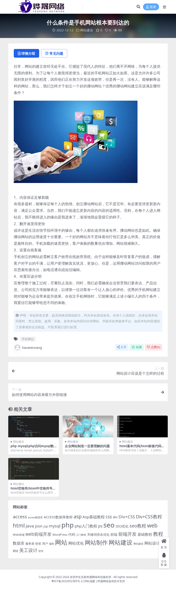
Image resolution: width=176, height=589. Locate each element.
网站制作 (96, 542)
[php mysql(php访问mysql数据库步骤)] (33, 426)
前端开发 (127, 534)
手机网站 (28, 339)
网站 (61, 542)
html (19, 525)
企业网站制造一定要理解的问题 (87, 446)
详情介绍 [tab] (28, 53)
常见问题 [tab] (56, 53)
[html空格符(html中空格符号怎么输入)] (33, 469)
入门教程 (81, 534)
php (67, 524)
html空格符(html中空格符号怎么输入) (33, 490)
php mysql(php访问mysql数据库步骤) (32, 448)
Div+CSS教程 (149, 517)
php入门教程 (86, 526)
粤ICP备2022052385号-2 (66, 581)
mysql (54, 526)
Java (30, 526)
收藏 (139, 347)
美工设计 (28, 550)
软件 (41, 551)
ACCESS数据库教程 (58, 517)
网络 (15, 551)
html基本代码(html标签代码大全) (142, 448)
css (109, 517)
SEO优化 (122, 526)
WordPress (59, 535)
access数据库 (35, 517)
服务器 (29, 543)
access (20, 517)
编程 (51, 543)
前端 (113, 534)
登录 (153, 7)
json (39, 526)
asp (78, 516)
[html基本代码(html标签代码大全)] (142, 426)
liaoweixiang (32, 347)
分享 (123, 347)
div (115, 517)
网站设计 (152, 543)
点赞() (155, 347)
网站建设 (86, 30)
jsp (46, 526)
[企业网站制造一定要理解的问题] (88, 426)
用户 (45, 543)
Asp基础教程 (93, 516)
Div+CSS (126, 517)
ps (100, 526)
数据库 (19, 543)
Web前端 (19, 535)
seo (109, 525)
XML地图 (89, 581)
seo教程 (137, 526)
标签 (38, 543)
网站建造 (138, 543)
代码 (71, 534)
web (152, 525)
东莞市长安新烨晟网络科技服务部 (90, 577)
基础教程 (145, 534)
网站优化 (76, 543)
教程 (158, 533)
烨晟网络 (102, 581)
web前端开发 (38, 534)
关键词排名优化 (98, 534)
